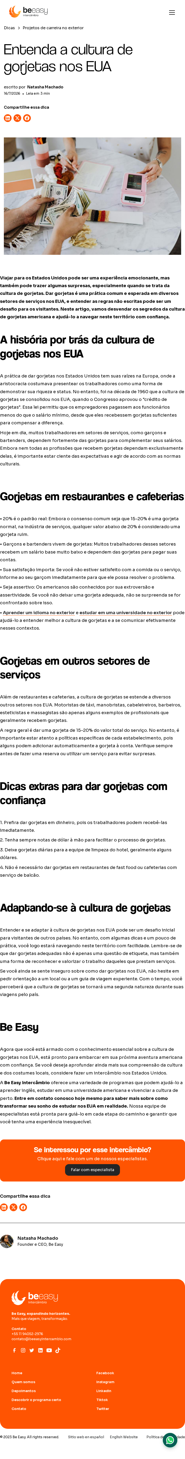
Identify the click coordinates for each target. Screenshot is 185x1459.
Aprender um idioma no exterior (39, 612)
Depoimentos (24, 1391)
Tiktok (102, 1400)
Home (17, 1373)
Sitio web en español (86, 1437)
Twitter (102, 1409)
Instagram (105, 1382)
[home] (28, 13)
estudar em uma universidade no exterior (125, 612)
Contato (19, 1409)
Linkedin (103, 1391)
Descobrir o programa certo (36, 1400)
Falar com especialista (92, 1169)
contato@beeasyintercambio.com (41, 1339)
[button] (171, 12)
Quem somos (23, 1382)
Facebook (105, 1373)
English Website (124, 1437)
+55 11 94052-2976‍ (27, 1334)
